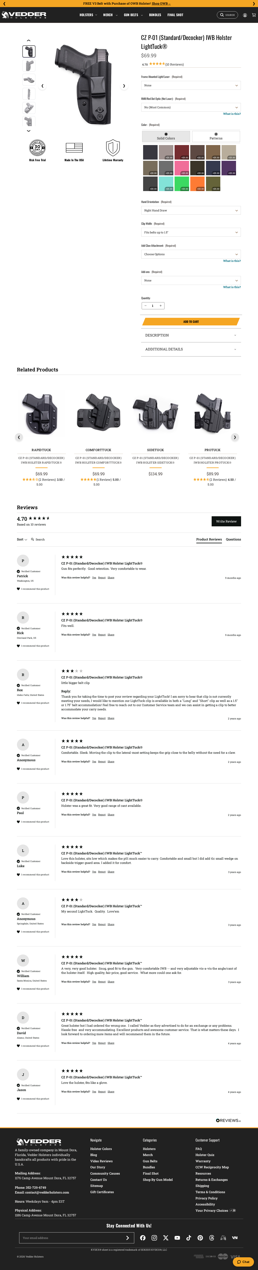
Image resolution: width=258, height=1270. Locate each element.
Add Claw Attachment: (158, 245)
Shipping (202, 1185)
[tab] (166, 136)
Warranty (203, 1161)
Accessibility (205, 1204)
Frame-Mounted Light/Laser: (161, 76)
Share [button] (111, 577)
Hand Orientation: (156, 202)
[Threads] (211, 1237)
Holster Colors (101, 1149)
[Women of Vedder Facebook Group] (223, 1237)
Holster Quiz (205, 1155)
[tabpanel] (191, 168)
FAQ (199, 1149)
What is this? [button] (232, 114)
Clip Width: (152, 223)
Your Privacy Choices (212, 1210)
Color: (150, 124)
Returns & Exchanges (212, 1179)
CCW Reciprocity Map (212, 1167)
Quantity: (145, 298)
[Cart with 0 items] (253, 15)
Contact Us (98, 1179)
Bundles (155, 14)
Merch (108, 14)
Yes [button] (94, 577)
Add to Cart (170, 321)
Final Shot (175, 14)
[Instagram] (154, 1237)
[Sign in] (244, 15)
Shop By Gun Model (158, 1179)
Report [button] (102, 577)
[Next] (254, 3)
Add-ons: (151, 272)
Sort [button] (20, 539)
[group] (38, 518)
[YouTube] (177, 1237)
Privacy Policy (207, 1198)
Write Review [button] (226, 521)
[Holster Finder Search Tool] (227, 14)
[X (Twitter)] (165, 1237)
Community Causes (105, 1173)
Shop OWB (160, 3)
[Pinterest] (200, 1237)
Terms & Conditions (210, 1192)
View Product (41, 414)
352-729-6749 (36, 1187)
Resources (203, 1173)
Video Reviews (101, 1161)
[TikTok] (188, 1237)
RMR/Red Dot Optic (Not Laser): (163, 98)
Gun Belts (131, 14)
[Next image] (124, 86)
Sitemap (96, 1185)
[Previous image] (42, 86)
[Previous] (4, 3)
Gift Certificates (102, 1192)
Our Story (97, 1167)
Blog (93, 1155)
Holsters (86, 14)
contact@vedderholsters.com (47, 1192)
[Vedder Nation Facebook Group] (234, 1237)
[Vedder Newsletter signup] (127, 1238)
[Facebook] (142, 1237)
